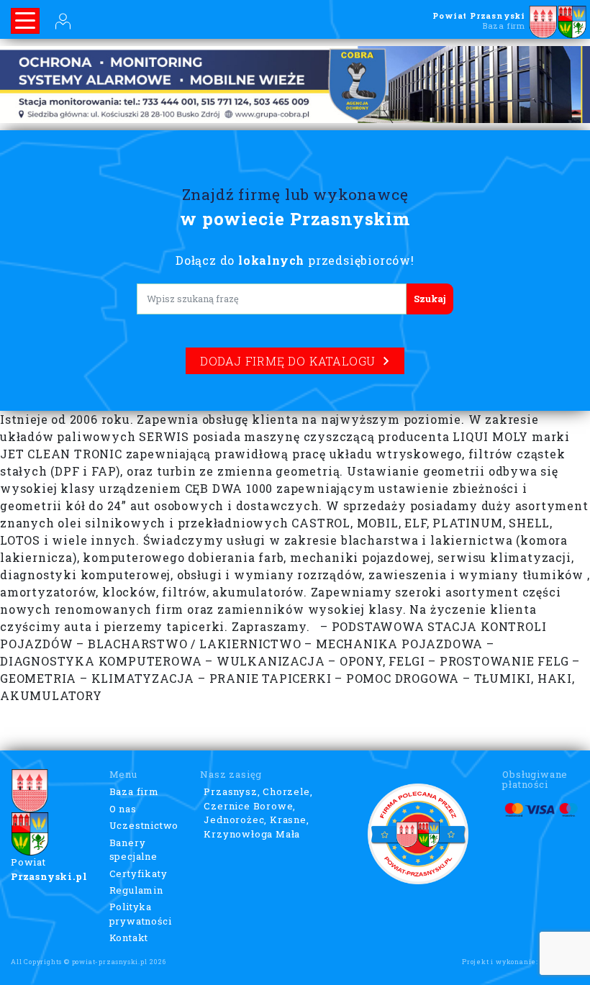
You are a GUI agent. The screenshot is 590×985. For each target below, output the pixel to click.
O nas (123, 808)
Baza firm (134, 791)
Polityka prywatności (140, 913)
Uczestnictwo (144, 825)
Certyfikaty (138, 873)
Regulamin (136, 890)
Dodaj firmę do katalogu (288, 360)
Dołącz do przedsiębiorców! (295, 260)
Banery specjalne (133, 849)
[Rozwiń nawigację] (25, 21)
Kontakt (129, 937)
